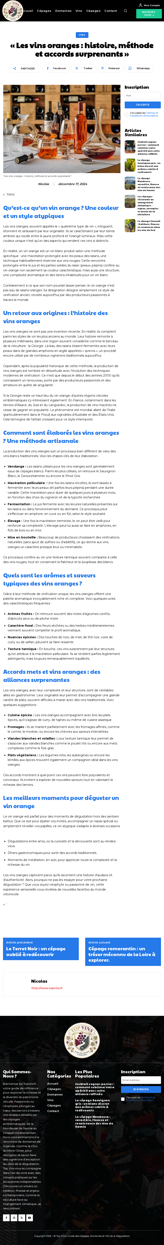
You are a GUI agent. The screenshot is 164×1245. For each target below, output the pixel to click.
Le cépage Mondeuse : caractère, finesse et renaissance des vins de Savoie (149, 184)
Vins (82, 34)
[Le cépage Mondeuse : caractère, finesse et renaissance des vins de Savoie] (130, 183)
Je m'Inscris (141, 1089)
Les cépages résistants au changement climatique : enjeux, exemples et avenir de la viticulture (148, 205)
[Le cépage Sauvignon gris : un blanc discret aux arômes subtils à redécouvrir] (130, 165)
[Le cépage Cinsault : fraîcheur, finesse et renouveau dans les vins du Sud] (130, 225)
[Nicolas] (17, 984)
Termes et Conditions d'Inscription (144, 114)
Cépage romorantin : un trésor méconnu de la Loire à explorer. (121, 954)
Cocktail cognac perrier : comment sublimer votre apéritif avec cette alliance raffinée (149, 147)
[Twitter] (21, 1217)
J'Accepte (142, 104)
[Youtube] (29, 1217)
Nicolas (43, 184)
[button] (125, 10)
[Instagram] (14, 1217)
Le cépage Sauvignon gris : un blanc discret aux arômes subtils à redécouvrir (149, 165)
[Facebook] (6, 1217)
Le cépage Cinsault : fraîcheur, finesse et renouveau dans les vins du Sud (149, 226)
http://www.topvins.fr (46, 988)
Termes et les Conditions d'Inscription (140, 1099)
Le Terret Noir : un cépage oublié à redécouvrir (36, 951)
